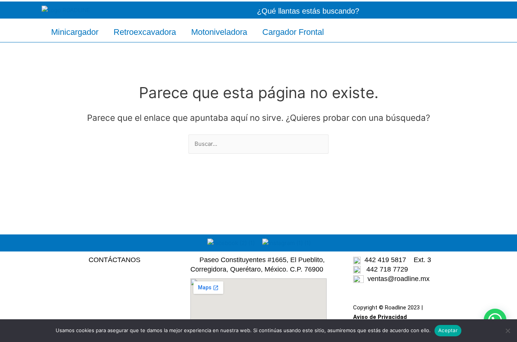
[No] (507, 330)
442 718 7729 (384, 269)
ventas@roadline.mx (399, 279)
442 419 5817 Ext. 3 (396, 260)
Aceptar (448, 330)
